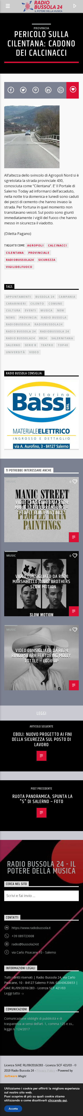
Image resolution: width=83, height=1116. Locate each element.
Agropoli (35, 245)
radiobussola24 (20, 260)
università (15, 352)
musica (46, 310)
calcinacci (57, 245)
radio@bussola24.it (25, 944)
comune (55, 303)
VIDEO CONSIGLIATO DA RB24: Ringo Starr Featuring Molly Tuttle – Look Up (41, 656)
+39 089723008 (23, 936)
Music (11, 481)
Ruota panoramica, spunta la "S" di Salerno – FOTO (42, 799)
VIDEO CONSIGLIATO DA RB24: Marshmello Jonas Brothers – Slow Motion (41, 582)
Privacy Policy (46, 1070)
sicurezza (47, 260)
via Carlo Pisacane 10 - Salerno (34, 952)
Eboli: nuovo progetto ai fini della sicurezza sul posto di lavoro (42, 740)
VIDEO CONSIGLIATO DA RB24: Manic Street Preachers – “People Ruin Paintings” (42, 508)
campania (67, 297)
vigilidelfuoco (19, 267)
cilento (37, 303)
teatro (47, 345)
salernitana (62, 338)
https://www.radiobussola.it (31, 928)
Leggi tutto (12, 993)
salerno (13, 345)
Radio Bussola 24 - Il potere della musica (41, 867)
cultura (13, 310)
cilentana (15, 253)
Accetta (13, 1108)
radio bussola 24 (21, 331)
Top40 (63, 345)
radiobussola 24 (54, 331)
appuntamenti (18, 297)
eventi (30, 310)
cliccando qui (57, 1101)
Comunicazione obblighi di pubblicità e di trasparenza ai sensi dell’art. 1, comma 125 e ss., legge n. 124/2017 (38, 1023)
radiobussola (18, 324)
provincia (28, 317)
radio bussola (53, 317)
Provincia (41, 28)
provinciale (38, 253)
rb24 (43, 338)
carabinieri (16, 303)
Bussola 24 (44, 297)
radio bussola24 (20, 338)
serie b (30, 345)
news (10, 317)
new (60, 310)
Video (34, 352)
